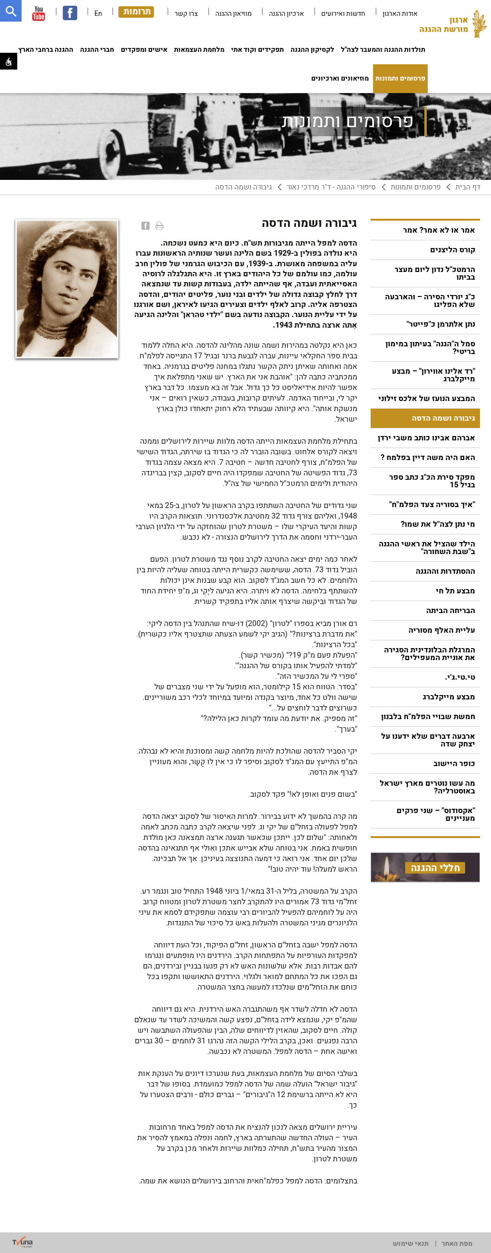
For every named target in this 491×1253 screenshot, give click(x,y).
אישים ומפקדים (144, 50)
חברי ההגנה (97, 50)
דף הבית (468, 187)
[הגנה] (453, 26)
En (98, 14)
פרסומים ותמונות (400, 78)
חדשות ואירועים (343, 14)
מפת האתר (457, 1244)
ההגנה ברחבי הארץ (45, 50)
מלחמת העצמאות (199, 50)
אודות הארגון (400, 14)
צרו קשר (186, 14)
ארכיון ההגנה (286, 14)
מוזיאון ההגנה (233, 14)
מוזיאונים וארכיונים (340, 78)
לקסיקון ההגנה (312, 50)
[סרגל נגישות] (8, 61)
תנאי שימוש (411, 1244)
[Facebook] (145, 225)
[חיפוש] (11, 11)
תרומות (137, 12)
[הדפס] (158, 225)
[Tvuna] (22, 1242)
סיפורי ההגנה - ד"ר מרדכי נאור (331, 187)
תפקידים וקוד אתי (257, 50)
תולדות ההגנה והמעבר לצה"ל (383, 50)
